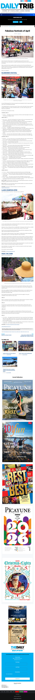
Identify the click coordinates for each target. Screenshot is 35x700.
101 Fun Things (21, 691)
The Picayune (25, 691)
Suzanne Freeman (9, 354)
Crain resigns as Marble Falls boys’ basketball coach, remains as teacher (26, 335)
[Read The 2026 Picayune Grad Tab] (17, 530)
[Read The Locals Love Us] (17, 484)
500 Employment (4, 686)
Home (2, 26)
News (2, 691)
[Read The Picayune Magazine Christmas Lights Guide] (17, 580)
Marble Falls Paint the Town (25, 331)
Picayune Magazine (5, 26)
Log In (21, 21)
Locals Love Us (17, 691)
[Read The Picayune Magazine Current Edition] (17, 400)
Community (7, 691)
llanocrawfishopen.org (11, 251)
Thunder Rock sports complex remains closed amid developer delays (9, 370)
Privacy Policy (17, 694)
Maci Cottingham (9, 372)
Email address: (17, 672)
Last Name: (17, 667)
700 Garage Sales (4, 687)
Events (13, 691)
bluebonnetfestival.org (5, 187)
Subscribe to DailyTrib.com (17, 696)
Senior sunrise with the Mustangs (25, 353)
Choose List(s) (17, 657)
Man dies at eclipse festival (6, 334)
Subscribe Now (15, 21)
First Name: (17, 662)
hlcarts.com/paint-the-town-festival (13, 324)
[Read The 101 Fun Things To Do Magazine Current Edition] (17, 442)
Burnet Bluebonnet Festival (7, 331)
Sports (4, 691)
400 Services (4, 685)
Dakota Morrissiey (24, 354)
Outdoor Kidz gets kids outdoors (9, 353)
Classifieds (11, 691)
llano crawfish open (17, 331)
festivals (13, 331)
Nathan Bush (19, 33)
